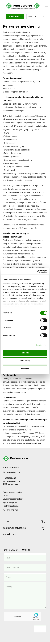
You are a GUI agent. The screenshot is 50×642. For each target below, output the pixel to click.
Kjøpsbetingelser (10, 502)
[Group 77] (15, 458)
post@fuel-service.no (18, 92)
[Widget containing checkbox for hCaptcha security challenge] (22, 616)
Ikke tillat (25, 369)
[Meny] (47, 6)
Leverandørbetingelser (12, 499)
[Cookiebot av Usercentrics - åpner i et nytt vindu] (36, 271)
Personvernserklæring (12, 492)
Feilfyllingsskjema (10, 506)
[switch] (43, 320)
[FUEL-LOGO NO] (22, 6)
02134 (13, 88)
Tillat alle (25, 353)
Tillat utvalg (25, 361)
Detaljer (39, 345)
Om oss (6, 495)
